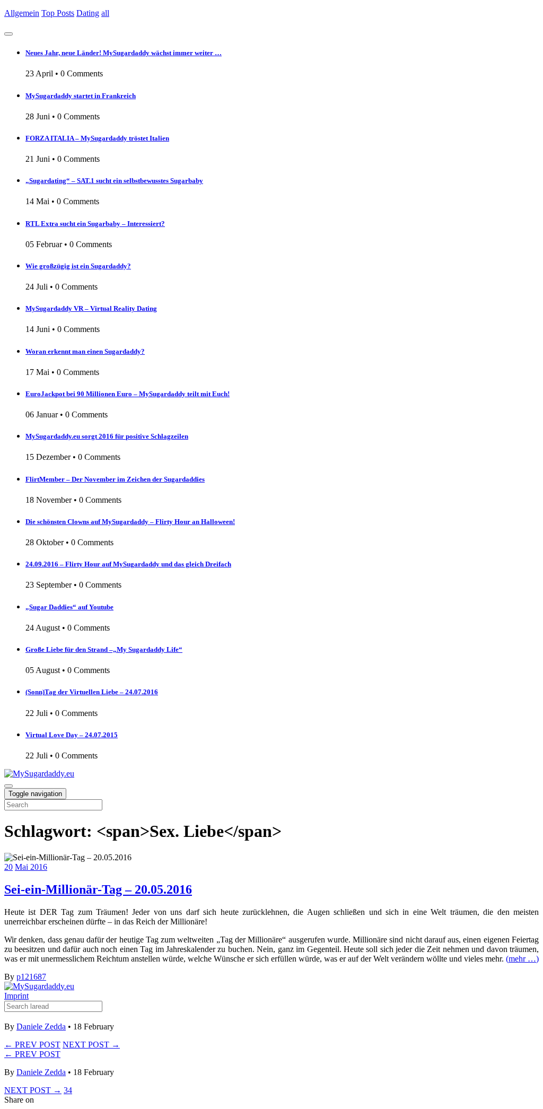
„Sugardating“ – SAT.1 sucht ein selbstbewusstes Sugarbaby (114, 181)
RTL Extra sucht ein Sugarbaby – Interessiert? (95, 224)
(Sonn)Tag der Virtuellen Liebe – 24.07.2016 (91, 692)
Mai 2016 (31, 866)
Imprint (16, 995)
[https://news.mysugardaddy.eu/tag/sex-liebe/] (39, 773)
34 (68, 1090)
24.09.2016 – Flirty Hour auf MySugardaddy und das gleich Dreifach (128, 564)
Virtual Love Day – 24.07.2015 (71, 735)
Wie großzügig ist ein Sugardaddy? (78, 266)
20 (8, 866)
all (105, 13)
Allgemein (21, 13)
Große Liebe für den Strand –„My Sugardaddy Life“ (103, 649)
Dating (87, 13)
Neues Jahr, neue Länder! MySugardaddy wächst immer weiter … (123, 53)
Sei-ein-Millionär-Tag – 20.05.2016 (98, 889)
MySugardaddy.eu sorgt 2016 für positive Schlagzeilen (106, 436)
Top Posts (57, 13)
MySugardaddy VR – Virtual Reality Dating (91, 308)
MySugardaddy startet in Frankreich (80, 96)
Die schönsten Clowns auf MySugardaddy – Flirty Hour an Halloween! (130, 522)
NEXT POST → (91, 1044)
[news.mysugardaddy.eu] (39, 986)
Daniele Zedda (41, 1026)
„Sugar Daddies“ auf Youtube (69, 607)
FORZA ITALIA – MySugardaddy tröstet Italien (97, 138)
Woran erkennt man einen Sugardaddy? (85, 351)
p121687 (31, 976)
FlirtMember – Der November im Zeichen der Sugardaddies (115, 479)
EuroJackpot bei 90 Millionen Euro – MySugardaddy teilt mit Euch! (127, 394)
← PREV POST (32, 1044)
